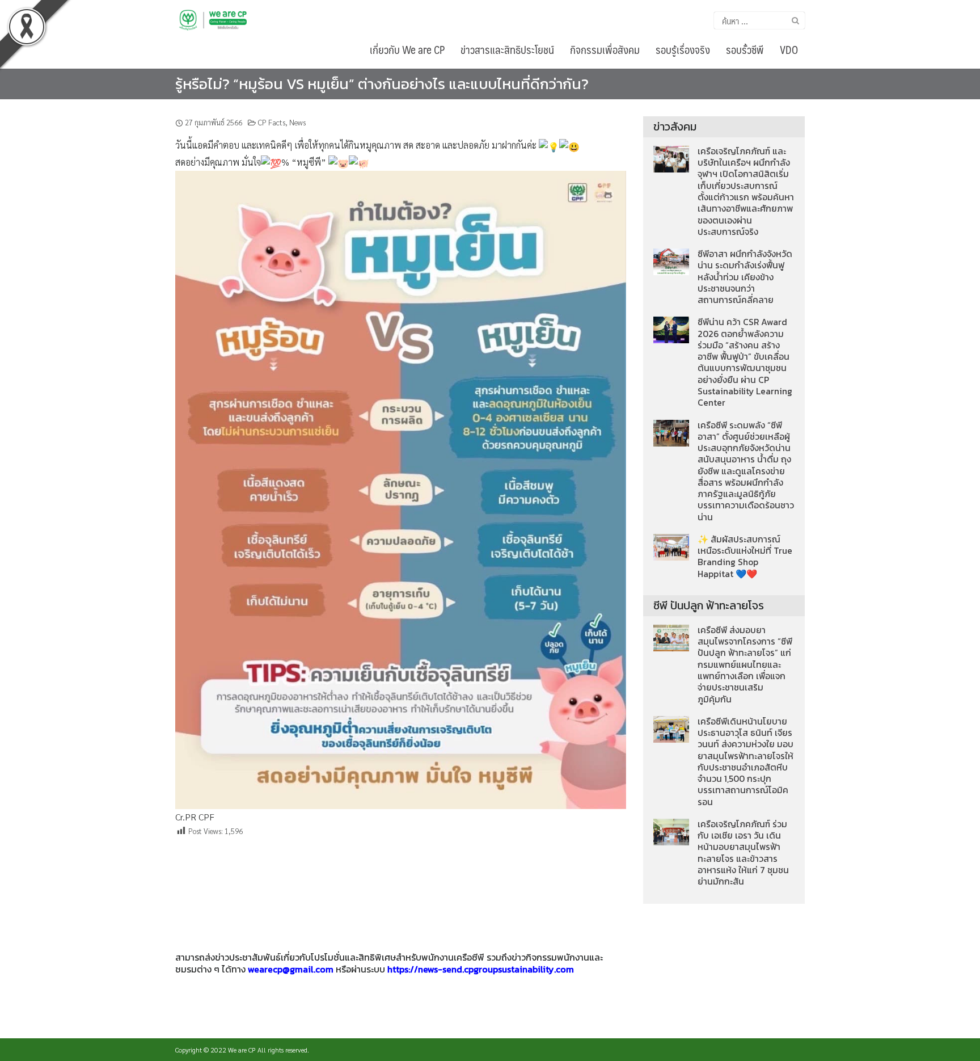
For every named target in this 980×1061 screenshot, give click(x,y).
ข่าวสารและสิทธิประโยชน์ (507, 49)
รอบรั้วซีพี (745, 49)
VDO (789, 49)
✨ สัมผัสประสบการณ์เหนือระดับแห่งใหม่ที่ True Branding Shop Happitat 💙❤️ (745, 556)
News (297, 122)
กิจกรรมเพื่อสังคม (605, 49)
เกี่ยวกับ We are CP (407, 49)
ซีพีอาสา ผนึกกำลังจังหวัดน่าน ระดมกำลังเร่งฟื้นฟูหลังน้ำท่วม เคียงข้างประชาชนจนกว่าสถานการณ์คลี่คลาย (745, 276)
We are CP (242, 1049)
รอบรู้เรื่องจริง (683, 49)
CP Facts (271, 122)
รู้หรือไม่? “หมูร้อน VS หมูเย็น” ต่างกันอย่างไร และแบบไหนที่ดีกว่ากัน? (382, 84)
